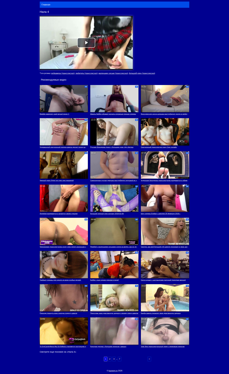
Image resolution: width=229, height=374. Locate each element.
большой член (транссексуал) (142, 73)
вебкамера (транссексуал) (63, 73)
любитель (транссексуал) (86, 73)
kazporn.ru (113, 371)
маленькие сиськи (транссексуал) (113, 73)
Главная (46, 4)
